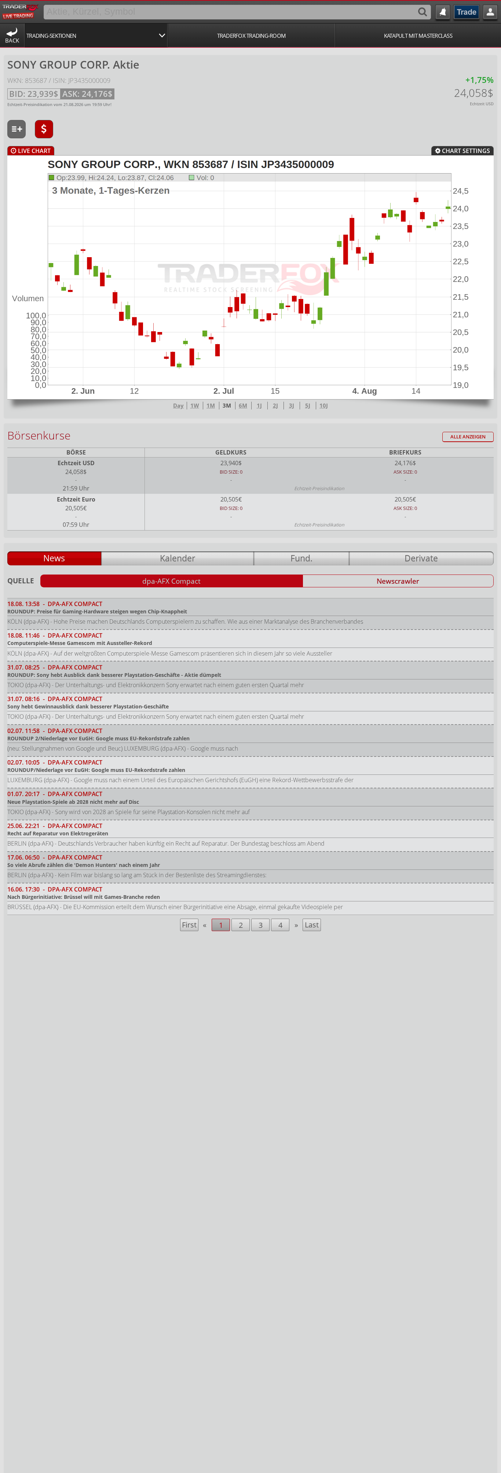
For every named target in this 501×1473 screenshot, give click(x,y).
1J (259, 405)
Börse (76, 452)
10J (323, 405)
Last (312, 925)
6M (243, 405)
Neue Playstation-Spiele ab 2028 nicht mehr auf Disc (73, 801)
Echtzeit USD (76, 463)
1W (194, 405)
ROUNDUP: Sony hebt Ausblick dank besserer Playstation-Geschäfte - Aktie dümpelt (114, 674)
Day (178, 405)
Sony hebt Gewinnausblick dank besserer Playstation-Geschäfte (88, 706)
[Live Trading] (20, 10)
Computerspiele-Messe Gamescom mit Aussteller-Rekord (79, 642)
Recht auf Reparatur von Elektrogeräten (57, 833)
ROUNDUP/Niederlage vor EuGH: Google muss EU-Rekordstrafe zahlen (96, 769)
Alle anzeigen (468, 437)
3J (291, 405)
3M (227, 405)
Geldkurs (230, 452)
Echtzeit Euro (76, 499)
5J (307, 405)
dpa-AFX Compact (171, 581)
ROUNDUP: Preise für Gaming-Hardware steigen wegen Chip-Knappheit (97, 611)
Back (12, 40)
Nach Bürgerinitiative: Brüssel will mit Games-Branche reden (83, 896)
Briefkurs (405, 452)
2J (275, 405)
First (189, 925)
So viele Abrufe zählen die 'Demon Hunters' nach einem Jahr (83, 864)
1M (210, 405)
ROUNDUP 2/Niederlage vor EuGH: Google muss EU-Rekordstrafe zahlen (98, 738)
